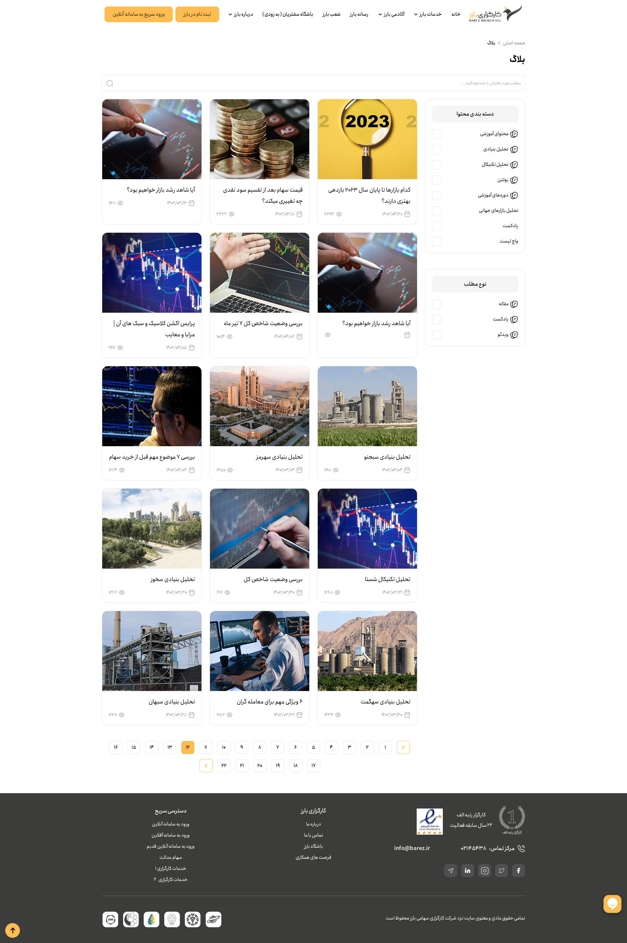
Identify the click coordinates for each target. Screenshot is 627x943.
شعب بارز (332, 14)
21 (242, 766)
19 (278, 766)
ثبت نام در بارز (197, 14)
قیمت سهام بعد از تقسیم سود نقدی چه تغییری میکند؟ (263, 195)
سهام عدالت (170, 857)
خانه (456, 14)
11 (205, 747)
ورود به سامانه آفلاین (171, 835)
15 (134, 747)
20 (259, 766)
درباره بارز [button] (243, 14)
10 (224, 747)
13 (170, 747)
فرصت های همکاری (313, 857)
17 (314, 766)
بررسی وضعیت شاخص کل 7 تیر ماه (263, 323)
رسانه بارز (359, 14)
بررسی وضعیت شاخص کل (273, 579)
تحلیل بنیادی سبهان (172, 701)
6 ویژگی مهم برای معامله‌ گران (270, 701)
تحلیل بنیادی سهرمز (279, 457)
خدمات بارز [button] (431, 14)
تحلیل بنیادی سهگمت (385, 701)
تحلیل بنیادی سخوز (173, 579)
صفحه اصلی (514, 43)
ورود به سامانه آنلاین (170, 824)
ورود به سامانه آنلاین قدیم (171, 846)
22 (224, 766)
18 (296, 766)
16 (116, 747)
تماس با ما (313, 835)
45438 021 (473, 848)
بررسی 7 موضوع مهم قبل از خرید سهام (152, 457)
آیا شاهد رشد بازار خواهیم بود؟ (161, 190)
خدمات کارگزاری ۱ (170, 868)
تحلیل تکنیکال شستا (387, 579)
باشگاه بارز (313, 846)
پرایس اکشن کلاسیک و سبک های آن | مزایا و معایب (154, 329)
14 (152, 747)
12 (188, 747)
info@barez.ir (412, 848)
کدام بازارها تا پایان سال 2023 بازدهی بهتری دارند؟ (369, 195)
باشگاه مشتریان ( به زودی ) (287, 14)
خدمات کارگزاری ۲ (170, 880)
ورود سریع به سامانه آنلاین (139, 14)
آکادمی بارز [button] (394, 14)
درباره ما (313, 824)
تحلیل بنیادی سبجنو (387, 457)
